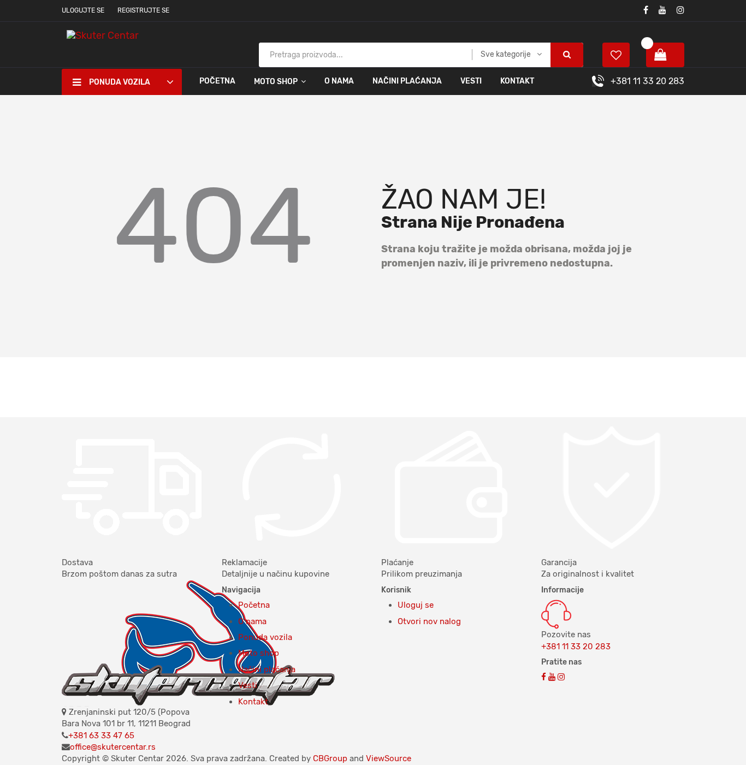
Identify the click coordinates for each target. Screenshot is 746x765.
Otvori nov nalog (429, 621)
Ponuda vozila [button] (119, 82)
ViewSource (388, 758)
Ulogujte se (83, 10)
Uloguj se (416, 605)
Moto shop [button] (276, 81)
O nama (339, 81)
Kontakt (517, 81)
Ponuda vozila (265, 637)
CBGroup (330, 758)
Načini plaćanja (407, 81)
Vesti (471, 81)
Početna (217, 81)
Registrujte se (143, 10)
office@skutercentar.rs (113, 747)
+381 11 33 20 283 (647, 81)
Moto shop (258, 653)
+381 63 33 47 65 (101, 735)
